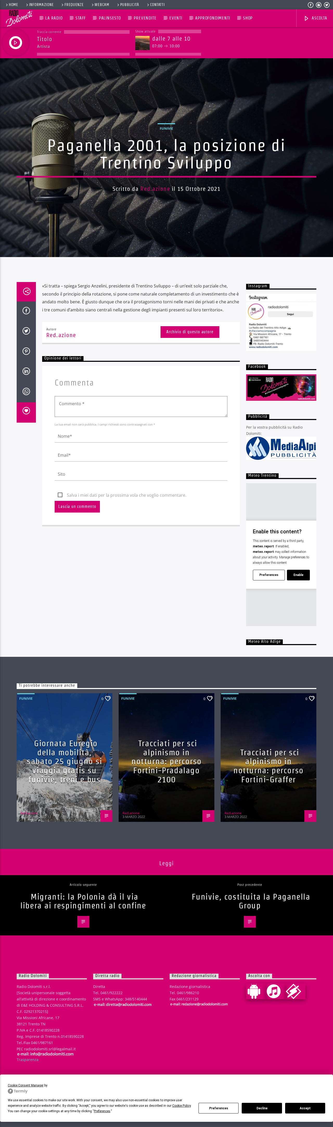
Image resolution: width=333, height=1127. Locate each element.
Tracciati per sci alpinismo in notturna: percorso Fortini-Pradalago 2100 (166, 761)
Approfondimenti (212, 18)
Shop (248, 18)
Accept (305, 1108)
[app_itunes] (276, 991)
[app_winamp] (295, 991)
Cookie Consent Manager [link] (25, 1085)
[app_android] (256, 991)
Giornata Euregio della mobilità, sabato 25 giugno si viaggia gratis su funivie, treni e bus (64, 761)
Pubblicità (129, 5)
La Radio (53, 18)
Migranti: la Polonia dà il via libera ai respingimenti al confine (83, 901)
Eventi (175, 18)
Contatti (157, 5)
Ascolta (318, 18)
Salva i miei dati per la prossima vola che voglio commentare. (126, 495)
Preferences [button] (102, 1111)
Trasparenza (28, 1059)
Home (13, 5)
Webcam (101, 5)
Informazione (41, 5)
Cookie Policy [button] (181, 1106)
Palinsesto (110, 18)
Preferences (218, 1108)
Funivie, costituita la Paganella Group (251, 901)
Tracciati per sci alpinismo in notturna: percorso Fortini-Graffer (268, 766)
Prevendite (145, 18)
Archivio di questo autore (189, 332)
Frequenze (74, 5)
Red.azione (155, 189)
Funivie (166, 128)
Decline (262, 1108)
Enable (298, 575)
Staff (80, 18)
